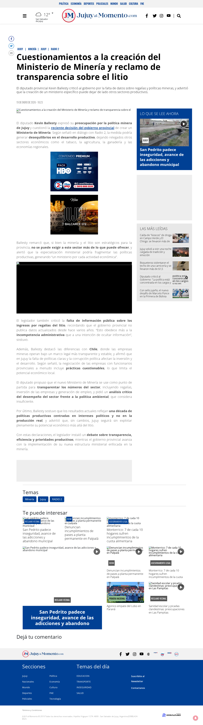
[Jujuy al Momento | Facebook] (148, 16)
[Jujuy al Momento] (43, 656)
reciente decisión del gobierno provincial (82, 128)
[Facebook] (11, 39)
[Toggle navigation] (24, 16)
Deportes (89, 4)
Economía (76, 4)
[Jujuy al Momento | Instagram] (162, 16)
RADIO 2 (57, 499)
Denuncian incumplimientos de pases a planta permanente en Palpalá (81, 533)
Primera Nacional (117, 598)
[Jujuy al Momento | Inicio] (177, 666)
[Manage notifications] (195, 718)
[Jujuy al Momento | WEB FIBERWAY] (162, 654)
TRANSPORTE (84, 681)
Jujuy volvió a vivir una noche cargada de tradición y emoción (155, 252)
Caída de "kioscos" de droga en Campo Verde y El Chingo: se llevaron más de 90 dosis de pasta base (155, 239)
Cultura (133, 4)
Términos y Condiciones (32, 710)
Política (64, 4)
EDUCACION (83, 675)
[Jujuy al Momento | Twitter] (155, 16)
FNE (142, 4)
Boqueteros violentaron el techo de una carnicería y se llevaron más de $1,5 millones (155, 267)
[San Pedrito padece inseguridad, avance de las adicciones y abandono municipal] (41, 525)
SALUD (80, 693)
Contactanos (138, 687)
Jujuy (43, 499)
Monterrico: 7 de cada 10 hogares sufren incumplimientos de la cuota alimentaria (125, 535)
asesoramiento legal (118, 521)
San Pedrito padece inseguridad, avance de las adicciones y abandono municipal (162, 157)
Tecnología (55, 698)
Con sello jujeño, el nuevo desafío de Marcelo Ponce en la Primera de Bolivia (154, 293)
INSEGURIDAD (84, 687)
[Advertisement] (74, 471)
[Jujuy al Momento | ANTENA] (155, 654)
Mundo (114, 4)
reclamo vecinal (32, 521)
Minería (29, 499)
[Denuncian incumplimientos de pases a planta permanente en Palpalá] (83, 523)
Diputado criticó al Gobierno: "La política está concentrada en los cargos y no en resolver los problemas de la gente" (155, 282)
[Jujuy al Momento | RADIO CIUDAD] (176, 654)
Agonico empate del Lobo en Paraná (124, 607)
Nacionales (28, 681)
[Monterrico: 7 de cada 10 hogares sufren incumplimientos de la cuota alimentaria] (125, 525)
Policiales (102, 4)
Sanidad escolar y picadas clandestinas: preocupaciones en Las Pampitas (166, 609)
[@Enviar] (11, 53)
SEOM (69, 519)
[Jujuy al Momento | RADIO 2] (169, 654)
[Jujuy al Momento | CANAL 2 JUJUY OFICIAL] (149, 654)
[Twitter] (11, 46)
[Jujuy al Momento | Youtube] (169, 16)
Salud (123, 4)
